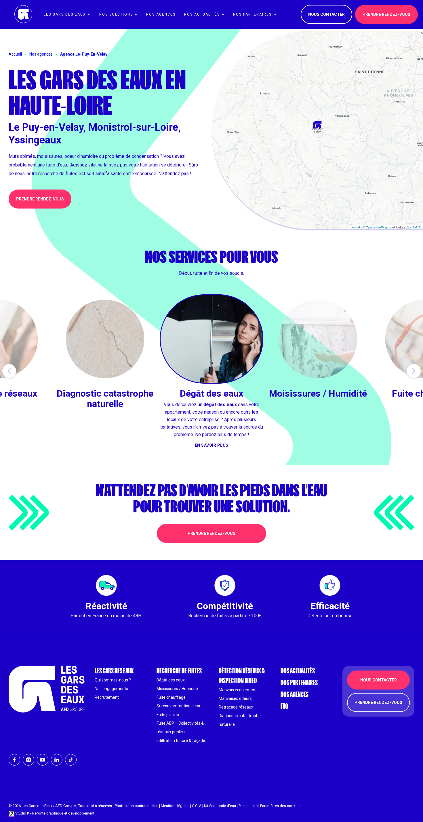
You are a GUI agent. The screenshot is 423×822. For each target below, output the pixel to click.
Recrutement (107, 697)
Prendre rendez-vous (40, 199)
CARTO (416, 227)
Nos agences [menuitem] (161, 14)
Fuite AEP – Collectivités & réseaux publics (180, 727)
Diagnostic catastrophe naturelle (240, 720)
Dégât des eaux (171, 680)
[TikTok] (71, 760)
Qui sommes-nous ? (113, 680)
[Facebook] (14, 760)
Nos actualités (298, 670)
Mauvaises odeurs (235, 698)
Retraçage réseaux (236, 707)
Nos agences (41, 54)
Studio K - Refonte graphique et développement (54, 813)
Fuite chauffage (171, 697)
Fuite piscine (168, 714)
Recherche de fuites (179, 670)
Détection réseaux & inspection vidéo (242, 675)
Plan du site (248, 806)
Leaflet (355, 227)
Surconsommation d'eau (179, 706)
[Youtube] (42, 760)
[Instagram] (28, 760)
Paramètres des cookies (280, 806)
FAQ (284, 706)
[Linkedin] (56, 760)
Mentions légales (175, 806)
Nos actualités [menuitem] (202, 14)
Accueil (15, 54)
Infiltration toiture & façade (181, 740)
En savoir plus (105, 418)
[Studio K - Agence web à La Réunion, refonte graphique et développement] (11, 813)
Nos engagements (111, 688)
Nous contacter (326, 14)
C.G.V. (196, 806)
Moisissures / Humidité (177, 688)
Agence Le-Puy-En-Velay (83, 54)
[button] (9, 371)
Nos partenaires (299, 682)
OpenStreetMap (377, 227)
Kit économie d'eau (220, 806)
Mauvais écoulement (238, 689)
